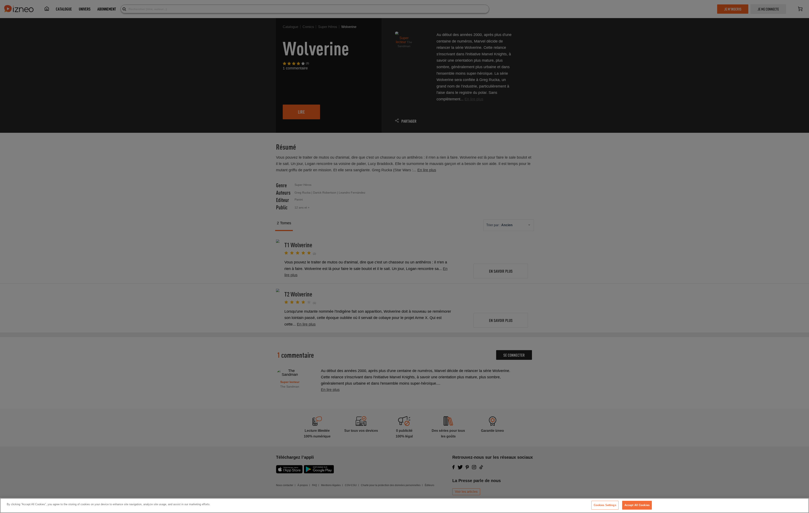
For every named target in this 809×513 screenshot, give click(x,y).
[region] (404, 505)
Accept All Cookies (637, 505)
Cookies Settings (605, 505)
